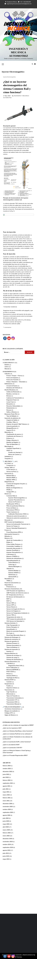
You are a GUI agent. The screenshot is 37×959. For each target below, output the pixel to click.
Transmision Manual (12, 704)
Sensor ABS (10, 603)
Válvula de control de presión (15, 516)
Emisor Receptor (11, 627)
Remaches (9, 404)
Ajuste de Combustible (13, 540)
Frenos (7, 530)
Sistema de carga (11, 657)
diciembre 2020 (7, 803)
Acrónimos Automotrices (12, 709)
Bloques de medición (11, 711)
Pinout (8, 673)
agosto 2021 (6, 786)
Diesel (6, 494)
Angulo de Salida (11, 420)
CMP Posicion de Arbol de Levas (16, 593)
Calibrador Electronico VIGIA (17, 514)
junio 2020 (6, 821)
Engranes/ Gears (11, 400)
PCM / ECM (10, 671)
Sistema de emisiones (11, 639)
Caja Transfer (10, 692)
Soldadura (8, 456)
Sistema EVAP (9, 679)
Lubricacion (10, 554)
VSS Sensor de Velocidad (14, 621)
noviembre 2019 (8, 841)
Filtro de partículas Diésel (14, 506)
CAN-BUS (9, 663)
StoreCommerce (28, 955)
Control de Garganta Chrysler (15, 483)
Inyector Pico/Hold (12, 550)
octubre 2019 (7, 844)
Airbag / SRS (9, 467)
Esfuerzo (9, 438)
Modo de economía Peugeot (15, 631)
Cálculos (7, 373)
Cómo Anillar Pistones (13, 544)
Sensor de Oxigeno (12, 611)
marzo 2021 (6, 795)
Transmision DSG (12, 702)
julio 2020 (6, 818)
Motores (7, 538)
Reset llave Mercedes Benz (14, 635)
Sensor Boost (10, 607)
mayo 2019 (6, 859)
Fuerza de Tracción (12, 379)
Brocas (8, 396)
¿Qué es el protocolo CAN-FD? (12, 747)
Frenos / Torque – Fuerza (14, 375)
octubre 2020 (7, 809)
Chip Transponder (12, 625)
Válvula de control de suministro (16, 518)
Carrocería (8, 473)
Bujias (8, 542)
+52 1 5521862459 (25, 2)
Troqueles (8, 458)
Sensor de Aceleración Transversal (17, 524)
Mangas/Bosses (11, 428)
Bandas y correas (11, 394)
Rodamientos (10, 408)
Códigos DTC (9, 713)
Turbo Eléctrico (13, 562)
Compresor (10, 465)
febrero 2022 (7, 780)
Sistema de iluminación (13, 659)
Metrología (8, 446)
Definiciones (8, 383)
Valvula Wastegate (14, 566)
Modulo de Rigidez (12, 442)
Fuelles (8, 686)
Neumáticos (8, 578)
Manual (7, 368)
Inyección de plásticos (11, 418)
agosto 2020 (6, 815)
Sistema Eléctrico (10, 653)
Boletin (7, 364)
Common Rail (10, 496)
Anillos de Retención (12, 392)
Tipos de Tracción (12, 696)
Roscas (8, 410)
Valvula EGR (12, 576)
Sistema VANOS (13, 572)
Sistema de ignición (11, 641)
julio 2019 (6, 853)
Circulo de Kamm (11, 386)
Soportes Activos (11, 688)
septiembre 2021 (8, 783)
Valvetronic (11, 574)
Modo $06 (9, 485)
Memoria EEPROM (12, 669)
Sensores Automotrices (12, 589)
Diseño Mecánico (10, 390)
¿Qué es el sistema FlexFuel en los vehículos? (17, 734)
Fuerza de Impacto (12, 377)
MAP (8, 601)
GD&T (8, 450)
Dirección (8, 520)
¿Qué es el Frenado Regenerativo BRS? (15, 755)
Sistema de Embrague (11, 637)
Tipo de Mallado (11, 416)
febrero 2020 (7, 833)
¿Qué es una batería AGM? (11, 744)
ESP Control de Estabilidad (13, 522)
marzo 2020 (6, 830)
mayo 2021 (6, 792)
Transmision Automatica (14, 698)
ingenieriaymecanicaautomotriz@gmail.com (19, 3)
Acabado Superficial (12, 448)
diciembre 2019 (7, 838)
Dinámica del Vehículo (13, 388)
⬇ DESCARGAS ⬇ (8, 362)
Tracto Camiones (11, 512)
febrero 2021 (7, 797)
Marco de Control (13, 454)
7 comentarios (7, 327)
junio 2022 (6, 774)
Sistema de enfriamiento (14, 558)
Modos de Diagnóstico (13, 487)
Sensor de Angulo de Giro (14, 609)
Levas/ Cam (10, 402)
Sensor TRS (10, 615)
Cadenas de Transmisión (14, 398)
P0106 (8, 489)
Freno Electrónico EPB (13, 532)
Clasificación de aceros (13, 434)
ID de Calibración (11, 667)
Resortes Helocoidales (13, 406)
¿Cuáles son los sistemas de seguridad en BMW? (18, 725)
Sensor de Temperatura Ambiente (16, 613)
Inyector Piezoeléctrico (13, 552)
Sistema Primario (11, 643)
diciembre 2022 (7, 771)
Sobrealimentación (12, 560)
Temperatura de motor (13, 617)
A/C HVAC (8, 463)
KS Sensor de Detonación (14, 597)
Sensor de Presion (14, 502)
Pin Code (9, 633)
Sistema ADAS (11, 675)
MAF (7, 599)
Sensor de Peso (11, 471)
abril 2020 (6, 827)
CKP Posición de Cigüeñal (14, 591)
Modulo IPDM (10, 477)
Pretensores (10, 586)
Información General (11, 534)
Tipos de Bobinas (11, 647)
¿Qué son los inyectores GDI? (12, 728)
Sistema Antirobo (10, 623)
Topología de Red (11, 677)
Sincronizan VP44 (12, 510)
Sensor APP (10, 605)
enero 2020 (6, 835)
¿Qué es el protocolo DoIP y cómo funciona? (17, 742)
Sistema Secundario (12, 645)
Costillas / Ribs (11, 422)
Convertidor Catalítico (13, 546)
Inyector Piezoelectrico (15, 500)
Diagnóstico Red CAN (15, 665)
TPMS (8, 580)
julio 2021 (6, 789)
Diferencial (9, 694)
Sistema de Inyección (11, 649)
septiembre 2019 (8, 847)
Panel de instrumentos (12, 582)
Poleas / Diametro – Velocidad (15, 381)
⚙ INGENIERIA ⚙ (8, 371)
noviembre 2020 (8, 806)
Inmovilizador (10, 629)
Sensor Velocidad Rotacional (15, 528)
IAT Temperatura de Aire (14, 595)
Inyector (9, 651)
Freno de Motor (11, 508)
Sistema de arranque (12, 655)
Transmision (8, 690)
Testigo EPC (10, 492)
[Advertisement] (18, 889)
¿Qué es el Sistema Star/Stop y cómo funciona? (18, 731)
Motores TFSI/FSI (11, 556)
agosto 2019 (6, 850)
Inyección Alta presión (13, 548)
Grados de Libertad (14, 452)
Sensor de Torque (12, 526)
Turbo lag (11, 564)
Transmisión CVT (11, 700)
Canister (9, 682)
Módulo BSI (10, 475)
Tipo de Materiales (12, 444)
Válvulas (9, 568)
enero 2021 (6, 800)
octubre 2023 (7, 768)
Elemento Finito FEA (11, 414)
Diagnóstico (8, 481)
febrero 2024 (7, 765)
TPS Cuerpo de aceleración (15, 619)
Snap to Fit (9, 430)
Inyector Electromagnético (9, 77)
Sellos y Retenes (11, 412)
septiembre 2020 (8, 812)
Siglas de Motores (10, 715)
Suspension (8, 683)
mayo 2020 (6, 824)
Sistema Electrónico (11, 661)
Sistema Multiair (13, 570)
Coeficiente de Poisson (13, 436)
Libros (7, 366)
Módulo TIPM (10, 479)
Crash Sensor (10, 469)
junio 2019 (6, 856)
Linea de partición (12, 426)
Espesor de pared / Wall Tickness (16, 424)
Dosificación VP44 (12, 504)
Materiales (8, 432)
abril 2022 (6, 777)
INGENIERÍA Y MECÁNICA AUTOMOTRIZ (18, 52)
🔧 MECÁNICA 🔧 (8, 461)
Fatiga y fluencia (11, 440)
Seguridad (8, 584)
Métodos (7, 536)
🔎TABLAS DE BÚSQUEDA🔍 (12, 707)
